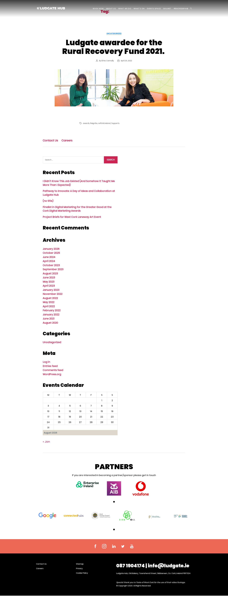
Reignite (93, 123)
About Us (111, 8)
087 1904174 (130, 565)
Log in (46, 362)
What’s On (139, 8)
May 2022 (48, 302)
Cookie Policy (82, 573)
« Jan (46, 442)
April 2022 (49, 306)
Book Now (98, 8)
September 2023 (53, 269)
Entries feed (50, 366)
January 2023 (51, 290)
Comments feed (53, 370)
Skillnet (167, 8)
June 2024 (49, 257)
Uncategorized (114, 33)
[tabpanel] (87, 484)
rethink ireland (104, 123)
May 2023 (48, 281)
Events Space (154, 8)
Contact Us (50, 140)
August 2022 (50, 298)
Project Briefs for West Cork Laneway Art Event (72, 217)
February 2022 (52, 310)
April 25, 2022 (126, 60)
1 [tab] (114, 501)
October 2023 (51, 265)
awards (86, 123)
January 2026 (51, 249)
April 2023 (49, 285)
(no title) (48, 201)
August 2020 (50, 322)
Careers (67, 140)
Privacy (79, 568)
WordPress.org (52, 374)
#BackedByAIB (181, 8)
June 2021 (48, 318)
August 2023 (50, 273)
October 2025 (51, 253)
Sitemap (80, 564)
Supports (115, 123)
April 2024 (49, 261)
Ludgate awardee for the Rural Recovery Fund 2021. (114, 47)
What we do (124, 8)
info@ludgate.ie (168, 565)
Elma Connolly (108, 60)
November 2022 (52, 294)
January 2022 (51, 314)
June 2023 (49, 277)
